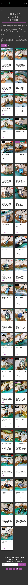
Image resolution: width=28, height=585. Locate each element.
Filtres (4, 45)
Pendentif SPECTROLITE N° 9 (20, 493)
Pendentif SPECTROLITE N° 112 (20, 469)
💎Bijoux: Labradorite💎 (17, 9)
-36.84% (3, 72)
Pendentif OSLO (5, 249)
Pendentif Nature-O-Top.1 (7, 371)
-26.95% (3, 211)
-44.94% (17, 49)
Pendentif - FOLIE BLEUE (20, 322)
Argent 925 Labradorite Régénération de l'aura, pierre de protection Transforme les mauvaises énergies (7, 66)
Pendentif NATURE (19, 201)
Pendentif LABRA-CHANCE (7, 108)
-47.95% (17, 359)
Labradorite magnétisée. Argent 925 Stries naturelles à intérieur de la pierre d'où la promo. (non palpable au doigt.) (20, 159)
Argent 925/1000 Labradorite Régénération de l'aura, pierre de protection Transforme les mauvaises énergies (21, 135)
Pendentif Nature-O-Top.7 (7, 347)
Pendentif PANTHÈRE (20, 154)
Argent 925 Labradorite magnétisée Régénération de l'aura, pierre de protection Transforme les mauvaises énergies (21, 254)
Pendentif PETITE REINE (6, 177)
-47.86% (3, 528)
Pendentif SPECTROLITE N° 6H (6, 542)
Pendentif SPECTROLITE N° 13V (6, 444)
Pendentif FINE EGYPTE (20, 131)
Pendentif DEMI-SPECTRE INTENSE (7, 298)
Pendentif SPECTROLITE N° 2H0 (6, 493)
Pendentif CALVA (5, 201)
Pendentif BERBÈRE (19, 177)
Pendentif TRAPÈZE (19, 297)
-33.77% (17, 284)
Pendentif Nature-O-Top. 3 (7, 395)
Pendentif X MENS (19, 108)
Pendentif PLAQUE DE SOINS (6, 323)
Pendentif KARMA (5, 154)
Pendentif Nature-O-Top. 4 (20, 348)
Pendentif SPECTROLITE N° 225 (6, 420)
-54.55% (3, 406)
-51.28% (3, 334)
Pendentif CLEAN (5, 61)
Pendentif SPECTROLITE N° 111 (20, 420)
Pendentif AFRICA (5, 224)
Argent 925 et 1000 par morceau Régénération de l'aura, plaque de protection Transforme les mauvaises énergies (7, 473)
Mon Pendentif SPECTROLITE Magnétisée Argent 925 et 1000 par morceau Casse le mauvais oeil (21, 449)
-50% (17, 237)
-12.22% (17, 406)
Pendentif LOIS (5, 131)
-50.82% (3, 142)
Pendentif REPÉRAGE (20, 85)
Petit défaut (18, 142)
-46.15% (3, 359)
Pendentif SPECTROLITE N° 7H (20, 518)
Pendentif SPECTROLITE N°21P (6, 274)
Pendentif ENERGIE (5, 85)
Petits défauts (18, 382)
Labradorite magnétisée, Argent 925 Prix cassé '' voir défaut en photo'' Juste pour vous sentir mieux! (21, 400)
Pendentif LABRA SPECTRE (7, 468)
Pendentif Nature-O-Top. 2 (20, 395)
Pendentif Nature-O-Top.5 (21, 371)
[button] (1, 3)
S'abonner (21, 565)
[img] (7, 54)
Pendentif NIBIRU (19, 224)
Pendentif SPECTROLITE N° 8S (20, 444)
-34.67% (17, 119)
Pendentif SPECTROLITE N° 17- (6, 518)
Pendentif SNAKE (19, 273)
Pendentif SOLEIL (19, 61)
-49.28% (3, 310)
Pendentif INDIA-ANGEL (20, 249)
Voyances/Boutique (8, 9)
